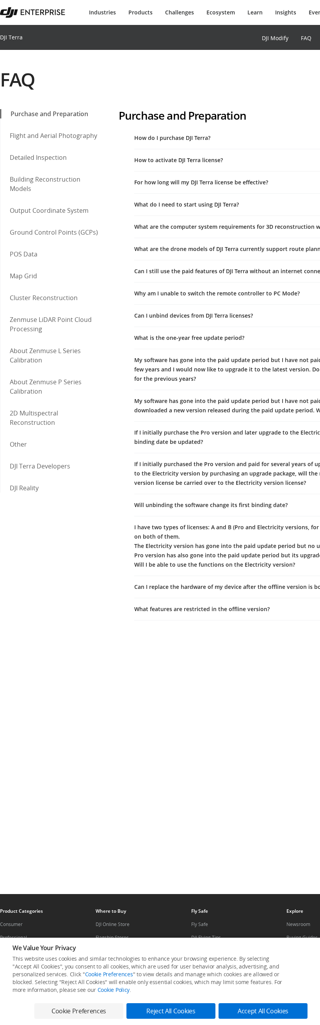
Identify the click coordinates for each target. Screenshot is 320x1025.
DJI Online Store (113, 924)
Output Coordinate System (49, 210)
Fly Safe (199, 924)
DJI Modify (275, 38)
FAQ (306, 38)
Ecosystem (220, 12)
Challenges (179, 12)
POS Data (23, 254)
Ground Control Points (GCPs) (54, 232)
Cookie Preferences (109, 974)
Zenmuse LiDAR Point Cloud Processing (51, 324)
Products (140, 12)
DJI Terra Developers (40, 466)
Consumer (11, 924)
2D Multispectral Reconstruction (34, 418)
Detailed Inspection (38, 157)
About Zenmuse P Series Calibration (46, 387)
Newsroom (298, 924)
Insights (285, 12)
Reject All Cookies (170, 1011)
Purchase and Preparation (49, 114)
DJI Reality (24, 488)
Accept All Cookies (263, 1011)
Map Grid (23, 276)
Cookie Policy (114, 989)
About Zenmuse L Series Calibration (45, 355)
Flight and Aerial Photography (53, 135)
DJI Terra (11, 37)
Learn (255, 12)
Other (18, 444)
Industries (102, 12)
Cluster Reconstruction (44, 297)
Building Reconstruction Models (45, 184)
